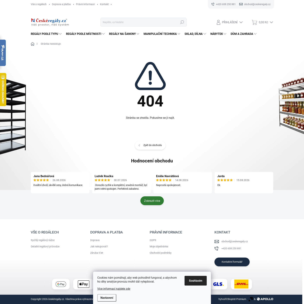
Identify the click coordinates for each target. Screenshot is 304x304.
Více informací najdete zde (113, 288)
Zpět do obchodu (152, 145)
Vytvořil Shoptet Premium (232, 299)
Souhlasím (195, 280)
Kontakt (104, 4)
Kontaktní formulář (232, 261)
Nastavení (106, 297)
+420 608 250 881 (231, 248)
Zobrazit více (152, 200)
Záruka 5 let (96, 252)
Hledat (182, 22)
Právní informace (85, 4)
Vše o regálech (39, 4)
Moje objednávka (159, 246)
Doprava (95, 240)
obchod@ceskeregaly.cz (234, 241)
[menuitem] (46, 34)
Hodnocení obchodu (152, 160)
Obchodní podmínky (161, 252)
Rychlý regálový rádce (43, 240)
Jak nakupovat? (99, 246)
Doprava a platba (61, 4)
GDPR (153, 240)
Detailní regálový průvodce (45, 246)
